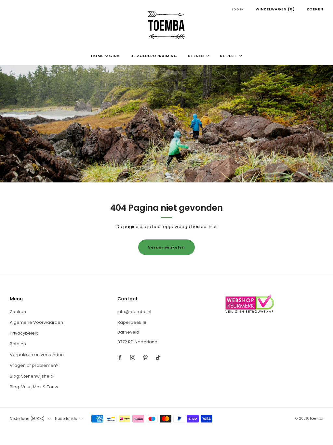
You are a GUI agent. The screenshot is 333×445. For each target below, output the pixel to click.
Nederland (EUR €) (27, 418)
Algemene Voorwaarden (36, 322)
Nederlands (66, 418)
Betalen (18, 344)
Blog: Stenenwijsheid (31, 376)
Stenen (196, 55)
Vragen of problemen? (34, 365)
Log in (238, 9)
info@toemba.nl (134, 312)
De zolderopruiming (153, 55)
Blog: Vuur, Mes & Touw (34, 387)
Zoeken (315, 9)
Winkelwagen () (275, 9)
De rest (228, 55)
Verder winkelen (166, 247)
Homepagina (105, 55)
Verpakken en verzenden (37, 355)
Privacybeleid (24, 333)
